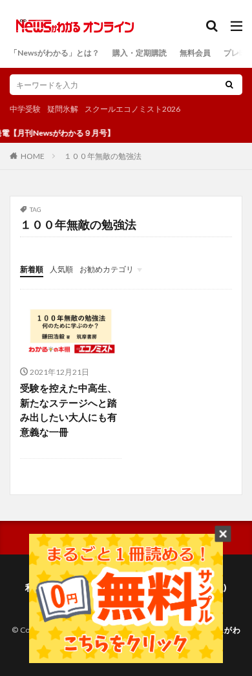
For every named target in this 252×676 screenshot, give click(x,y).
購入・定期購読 (139, 53)
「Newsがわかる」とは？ (55, 53)
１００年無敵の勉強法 (103, 156)
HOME (33, 156)
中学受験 (25, 109)
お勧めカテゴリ (106, 269)
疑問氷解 (62, 109)
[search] (229, 84)
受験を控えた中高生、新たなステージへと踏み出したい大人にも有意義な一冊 (68, 410)
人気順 (61, 269)
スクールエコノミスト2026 (132, 109)
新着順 (31, 269)
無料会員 (195, 53)
